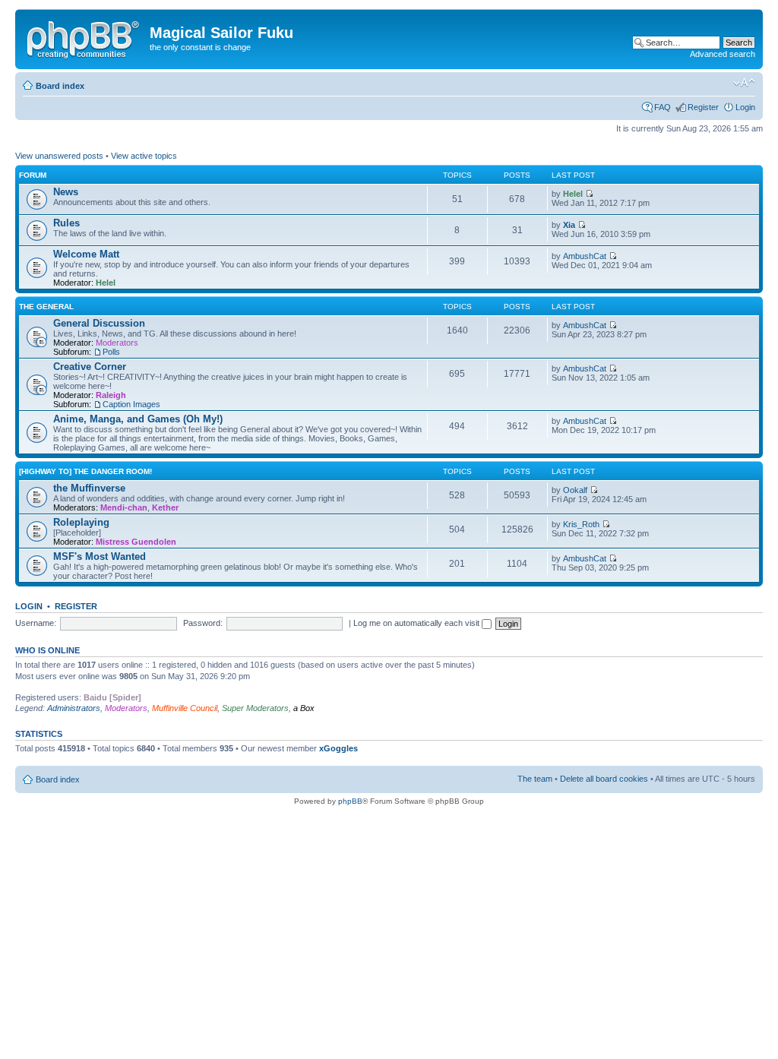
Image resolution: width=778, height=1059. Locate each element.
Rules (66, 223)
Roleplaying (81, 522)
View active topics (144, 155)
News (65, 192)
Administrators (73, 708)
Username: (35, 622)
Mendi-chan (123, 507)
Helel (573, 193)
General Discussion (99, 323)
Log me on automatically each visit (417, 622)
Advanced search (722, 53)
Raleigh (111, 395)
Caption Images (131, 404)
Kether (165, 507)
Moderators (117, 342)
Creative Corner (89, 366)
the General (46, 306)
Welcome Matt (86, 254)
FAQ (662, 107)
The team (534, 778)
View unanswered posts (59, 155)
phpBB (350, 801)
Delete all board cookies (604, 778)
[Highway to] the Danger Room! (85, 471)
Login (745, 107)
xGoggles (338, 748)
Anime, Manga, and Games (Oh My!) (138, 419)
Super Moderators (255, 708)
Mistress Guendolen (136, 541)
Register (703, 107)
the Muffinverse (89, 488)
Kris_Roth (581, 524)
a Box (304, 708)
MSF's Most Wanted (99, 556)
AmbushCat (584, 256)
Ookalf (575, 490)
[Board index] (84, 37)
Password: (203, 622)
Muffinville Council (184, 708)
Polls (111, 351)
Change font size (744, 83)
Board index (60, 85)
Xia (569, 224)
